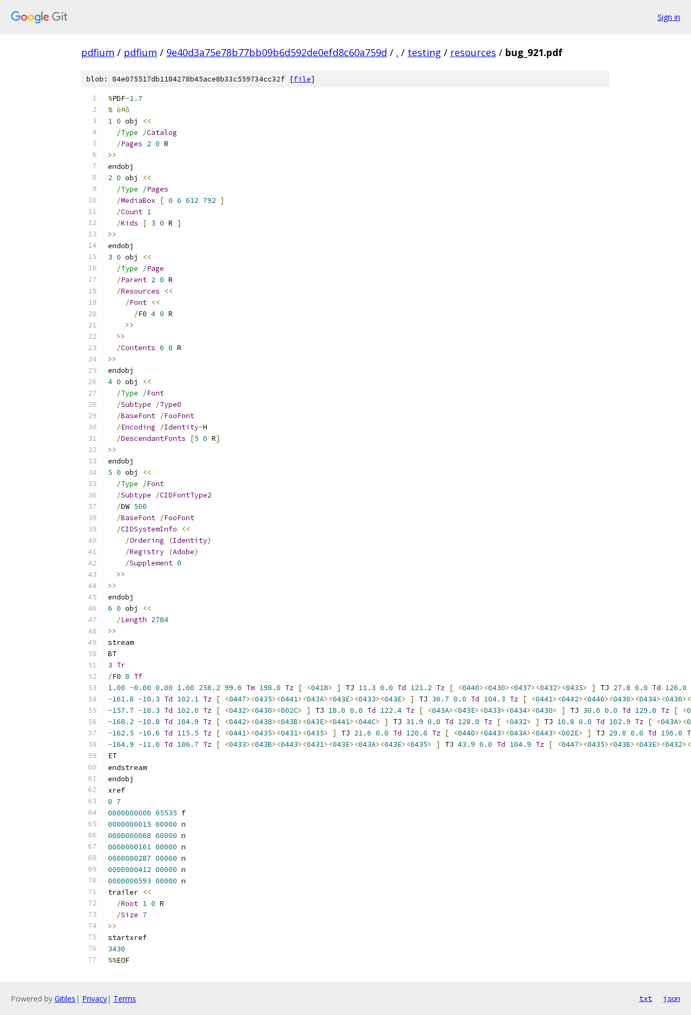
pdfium (97, 52)
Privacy (94, 998)
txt (645, 998)
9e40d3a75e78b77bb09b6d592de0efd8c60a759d (276, 52)
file (302, 79)
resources (473, 52)
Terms (124, 998)
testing (424, 52)
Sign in (669, 17)
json (671, 998)
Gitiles (65, 998)
